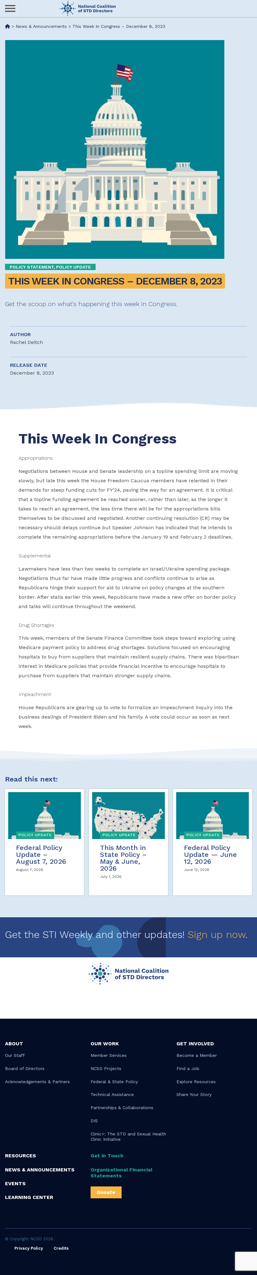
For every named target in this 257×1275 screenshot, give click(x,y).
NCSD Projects (106, 1068)
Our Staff (15, 1055)
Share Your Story (194, 1094)
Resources (20, 1156)
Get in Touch (107, 1156)
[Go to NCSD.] (7, 26)
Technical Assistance (112, 1094)
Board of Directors (25, 1068)
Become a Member (196, 1055)
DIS (94, 1120)
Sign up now (216, 934)
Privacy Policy (28, 1248)
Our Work (105, 1044)
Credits (61, 1248)
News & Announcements (40, 1170)
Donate (106, 1192)
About (14, 1044)
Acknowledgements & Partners (37, 1081)
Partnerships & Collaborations (122, 1107)
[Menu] (10, 8)
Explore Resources (196, 1081)
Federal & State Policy (114, 1081)
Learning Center (29, 1197)
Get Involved (195, 1044)
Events (15, 1183)
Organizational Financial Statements (121, 1173)
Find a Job (187, 1068)
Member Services (109, 1055)
